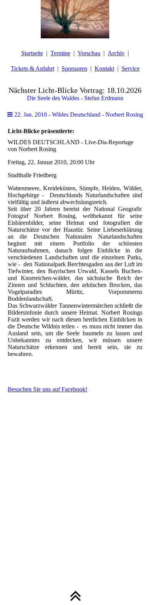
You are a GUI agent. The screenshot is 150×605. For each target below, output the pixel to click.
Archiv (116, 53)
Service (131, 68)
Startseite (32, 53)
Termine (60, 53)
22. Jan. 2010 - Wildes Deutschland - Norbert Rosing (78, 114)
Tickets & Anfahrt (32, 68)
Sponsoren (74, 68)
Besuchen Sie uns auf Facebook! (47, 389)
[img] (75, 19)
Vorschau (89, 53)
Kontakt (104, 68)
